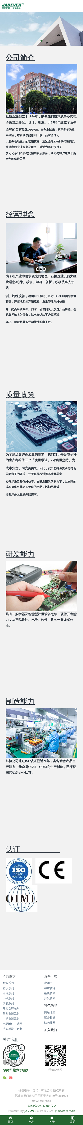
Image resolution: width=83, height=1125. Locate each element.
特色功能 (50, 1005)
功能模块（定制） (14, 1029)
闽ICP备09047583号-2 (41, 1106)
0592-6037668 (15, 1070)
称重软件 (49, 988)
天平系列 (8, 998)
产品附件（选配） (14, 1024)
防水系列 (8, 988)
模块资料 (49, 993)
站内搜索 (49, 1022)
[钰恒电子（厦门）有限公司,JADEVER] (12, 6)
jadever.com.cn (65, 1111)
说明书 (48, 983)
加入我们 (50, 1030)
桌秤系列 (8, 993)
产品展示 (9, 976)
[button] (5, 29)
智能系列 (8, 983)
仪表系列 (8, 1003)
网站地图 (49, 1012)
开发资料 (49, 998)
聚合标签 (49, 1017)
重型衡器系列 (11, 1013)
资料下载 (50, 976)
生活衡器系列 (11, 1019)
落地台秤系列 (11, 1008)
